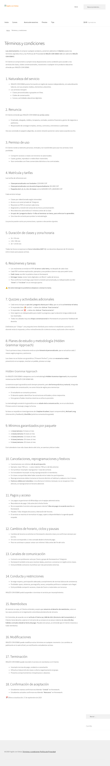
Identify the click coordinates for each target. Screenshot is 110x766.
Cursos (14, 22)
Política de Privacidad (48, 752)
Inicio (76, 7)
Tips (52, 22)
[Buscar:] (98, 716)
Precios (44, 22)
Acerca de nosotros (31, 22)
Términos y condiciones (31, 752)
